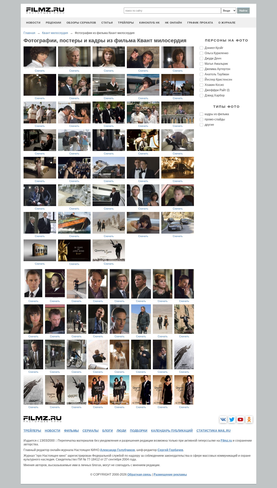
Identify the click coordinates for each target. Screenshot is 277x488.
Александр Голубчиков (117, 450)
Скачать (40, 70)
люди (121, 430)
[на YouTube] (240, 419)
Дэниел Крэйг (214, 47)
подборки (138, 430)
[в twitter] (231, 419)
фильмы (71, 430)
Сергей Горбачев (170, 450)
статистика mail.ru (214, 430)
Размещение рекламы (170, 474)
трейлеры (126, 22)
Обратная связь (139, 474)
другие (209, 124)
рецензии (53, 22)
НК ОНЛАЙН (173, 22)
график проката (200, 22)
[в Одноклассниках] (249, 419)
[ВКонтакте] (223, 419)
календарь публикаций (172, 430)
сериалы (91, 430)
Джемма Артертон (217, 69)
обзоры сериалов (81, 22)
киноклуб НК (149, 22)
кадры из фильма (217, 114)
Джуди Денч (213, 58)
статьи (107, 22)
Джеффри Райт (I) (217, 90)
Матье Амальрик (216, 63)
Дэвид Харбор (215, 95)
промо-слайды (215, 119)
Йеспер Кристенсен (218, 79)
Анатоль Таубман (217, 74)
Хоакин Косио (214, 84)
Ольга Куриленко (216, 53)
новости (33, 22)
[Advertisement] (228, 192)
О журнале (227, 22)
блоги (107, 430)
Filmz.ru (226, 440)
